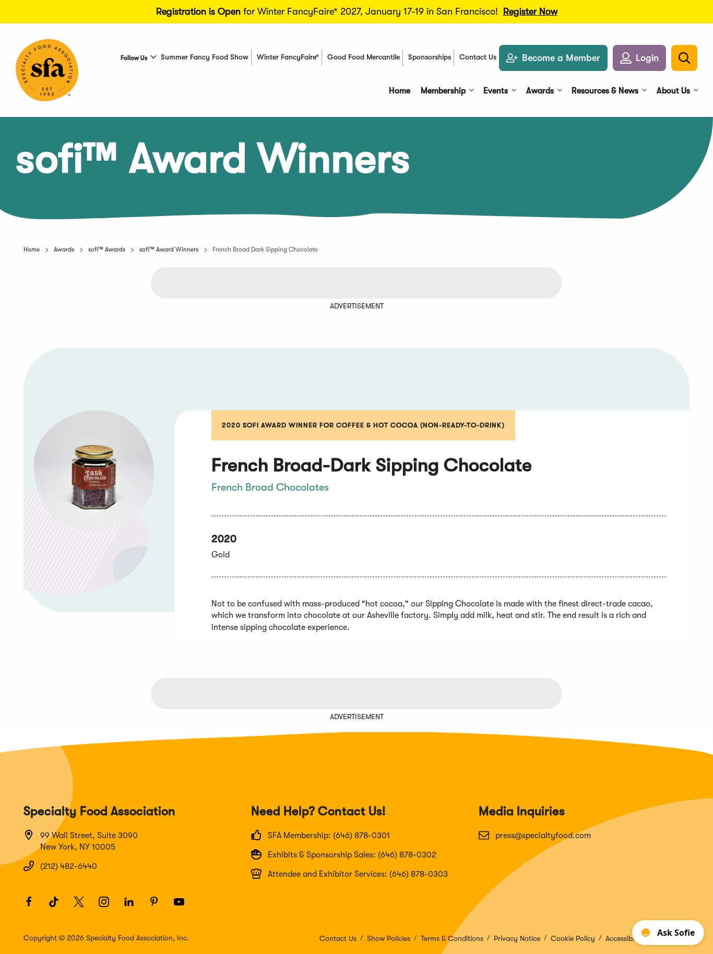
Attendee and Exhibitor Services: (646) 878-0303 (358, 874)
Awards (64, 249)
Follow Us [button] (134, 58)
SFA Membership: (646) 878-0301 (329, 835)
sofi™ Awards (106, 249)
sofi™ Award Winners (168, 249)
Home (31, 249)
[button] (639, 58)
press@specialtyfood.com (543, 835)
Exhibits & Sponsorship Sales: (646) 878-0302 (352, 855)
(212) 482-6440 (68, 866)
